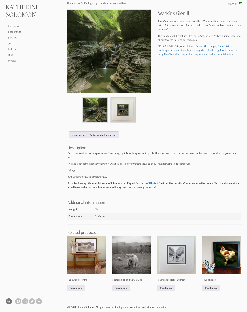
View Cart (233, 3)
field (210, 50)
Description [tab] (78, 134)
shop (10, 54)
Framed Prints (225, 46)
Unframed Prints (178, 50)
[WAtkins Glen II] (109, 51)
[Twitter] (32, 301)
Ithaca (223, 50)
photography (194, 54)
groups (12, 43)
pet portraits (14, 31)
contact (12, 60)
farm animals (14, 25)
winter (230, 54)
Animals (191, 46)
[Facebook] (18, 301)
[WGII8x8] (123, 110)
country (196, 50)
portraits (12, 37)
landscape (232, 50)
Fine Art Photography (86, 3)
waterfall (222, 54)
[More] (39, 301)
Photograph (181, 54)
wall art (213, 54)
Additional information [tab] (103, 134)
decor (204, 50)
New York (169, 54)
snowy (205, 54)
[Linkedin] (25, 301)
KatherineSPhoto (147, 183)
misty (160, 54)
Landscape (105, 3)
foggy (216, 50)
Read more (76, 288)
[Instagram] (9, 301)
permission (161, 307)
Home (70, 3)
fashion (12, 49)
